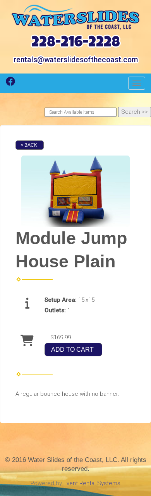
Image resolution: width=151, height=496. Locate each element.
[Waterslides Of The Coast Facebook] (10, 83)
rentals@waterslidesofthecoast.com (76, 59)
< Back (29, 145)
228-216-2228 (75, 43)
